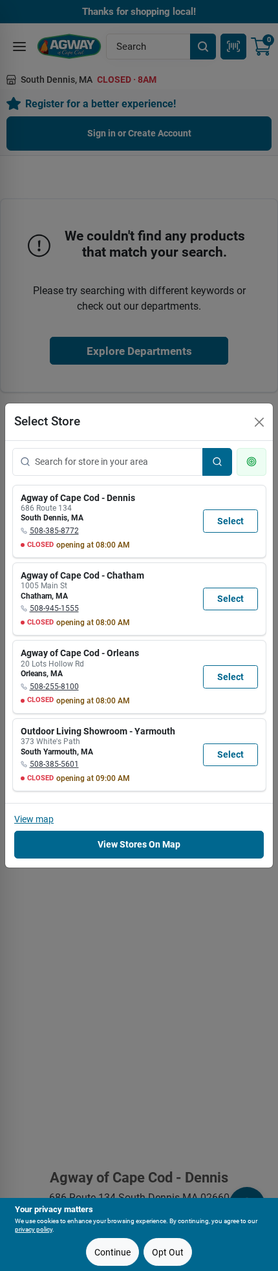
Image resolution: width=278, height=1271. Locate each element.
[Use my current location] (251, 462)
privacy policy (33, 1229)
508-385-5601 (54, 764)
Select (230, 521)
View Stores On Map (139, 844)
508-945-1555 (54, 608)
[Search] (217, 462)
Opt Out (168, 1252)
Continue (112, 1252)
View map (34, 819)
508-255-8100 (54, 686)
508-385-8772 (54, 530)
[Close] (259, 422)
